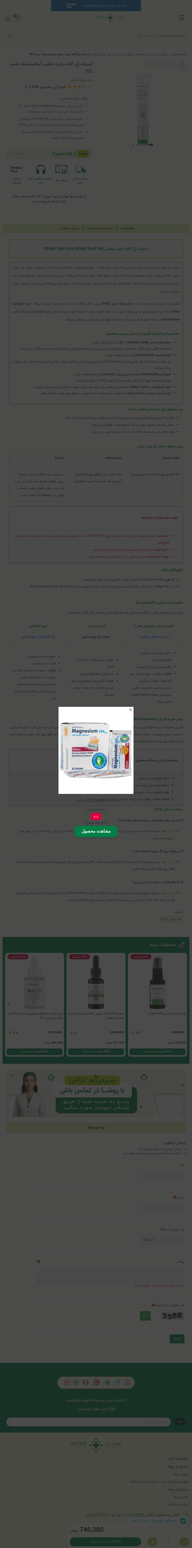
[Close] (130, 709)
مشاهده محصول (96, 831)
